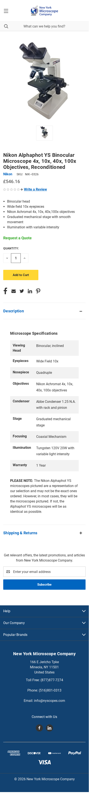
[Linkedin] (30, 291)
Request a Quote (17, 238)
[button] (33, 189)
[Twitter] (22, 291)
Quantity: (11, 248)
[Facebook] (5, 291)
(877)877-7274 (52, 680)
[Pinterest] (38, 291)
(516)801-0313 (50, 690)
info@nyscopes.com (49, 701)
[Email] (13, 291)
